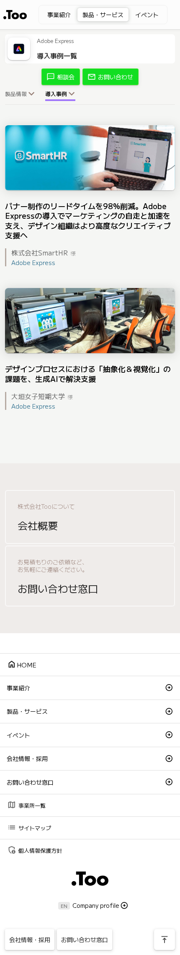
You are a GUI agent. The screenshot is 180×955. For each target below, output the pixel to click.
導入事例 (56, 94)
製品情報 (16, 94)
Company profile (95, 905)
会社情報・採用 (27, 758)
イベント (147, 14)
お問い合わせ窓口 (30, 782)
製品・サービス (102, 14)
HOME (21, 664)
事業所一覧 (26, 804)
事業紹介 (59, 14)
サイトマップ (29, 827)
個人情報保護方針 (34, 849)
